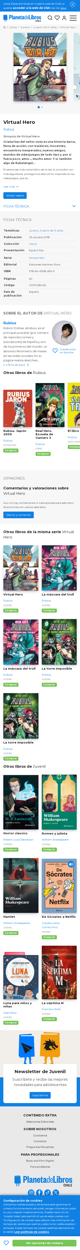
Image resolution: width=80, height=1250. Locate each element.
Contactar (40, 1141)
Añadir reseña (15, 195)
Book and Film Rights (40, 1160)
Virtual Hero (36, 257)
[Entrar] (63, 18)
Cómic (39, 448)
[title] (43, 1181)
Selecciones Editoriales (40, 1121)
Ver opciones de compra (44, 1243)
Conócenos (40, 1135)
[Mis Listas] (56, 18)
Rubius (9, 323)
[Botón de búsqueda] (50, 18)
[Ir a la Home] (4, 27)
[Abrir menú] (73, 18)
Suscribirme (40, 1095)
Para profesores (40, 1166)
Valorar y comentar (18, 514)
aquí (63, 8)
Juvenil (33, 230)
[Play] (71, 864)
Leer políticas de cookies (31, 1231)
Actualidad (9, 445)
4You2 (33, 243)
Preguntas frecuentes (40, 1147)
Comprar (11, 450)
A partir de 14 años (51, 230)
